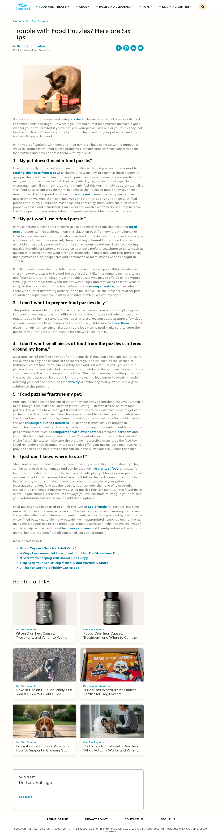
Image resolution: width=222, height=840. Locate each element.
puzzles (75, 119)
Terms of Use (57, 819)
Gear (83, 6)
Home (17, 21)
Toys (146, 6)
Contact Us (134, 819)
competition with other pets (74, 432)
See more (25, 796)
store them (120, 323)
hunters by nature (82, 194)
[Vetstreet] (23, 6)
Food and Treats (53, 6)
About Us (168, 819)
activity (74, 382)
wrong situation (101, 286)
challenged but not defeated (47, 423)
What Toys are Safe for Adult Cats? (48, 548)
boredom (124, 432)
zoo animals (97, 507)
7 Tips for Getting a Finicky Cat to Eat (49, 568)
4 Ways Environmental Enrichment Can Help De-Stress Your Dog (69, 553)
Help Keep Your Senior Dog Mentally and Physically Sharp (64, 563)
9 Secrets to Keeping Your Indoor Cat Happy (54, 558)
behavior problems (76, 528)
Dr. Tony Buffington (31, 46)
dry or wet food (106, 468)
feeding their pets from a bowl (36, 173)
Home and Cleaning (114, 6)
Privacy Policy (96, 819)
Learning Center (175, 6)
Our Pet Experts (36, 21)
